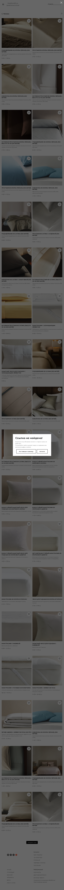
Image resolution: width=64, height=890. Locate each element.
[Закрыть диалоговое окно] (61, 2)
